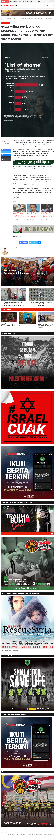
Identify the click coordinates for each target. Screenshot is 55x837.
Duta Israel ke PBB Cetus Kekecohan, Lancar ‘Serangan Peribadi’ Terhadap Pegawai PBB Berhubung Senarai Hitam (33, 215)
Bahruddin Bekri (7, 141)
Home (3, 18)
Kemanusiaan (8, 18)
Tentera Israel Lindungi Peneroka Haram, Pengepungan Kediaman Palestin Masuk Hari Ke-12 (18, 271)
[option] (27, 271)
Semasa (7, 22)
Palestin (14, 18)
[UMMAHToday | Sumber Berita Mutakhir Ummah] (10, 5)
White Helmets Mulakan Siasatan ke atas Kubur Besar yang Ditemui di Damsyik (45, 324)
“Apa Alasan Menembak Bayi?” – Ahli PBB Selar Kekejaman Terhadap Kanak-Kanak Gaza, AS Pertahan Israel (46, 215)
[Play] (3, 534)
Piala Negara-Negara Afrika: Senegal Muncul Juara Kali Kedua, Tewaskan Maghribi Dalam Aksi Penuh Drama (8, 325)
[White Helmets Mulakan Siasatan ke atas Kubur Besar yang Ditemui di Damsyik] (46, 317)
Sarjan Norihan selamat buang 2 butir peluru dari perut (27, 326)
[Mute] (49, 534)
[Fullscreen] (52, 534)
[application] (27, 520)
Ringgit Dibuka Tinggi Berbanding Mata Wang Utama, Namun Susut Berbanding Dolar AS (28, 1)
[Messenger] (39, 242)
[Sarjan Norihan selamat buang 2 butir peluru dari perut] (27, 318)
